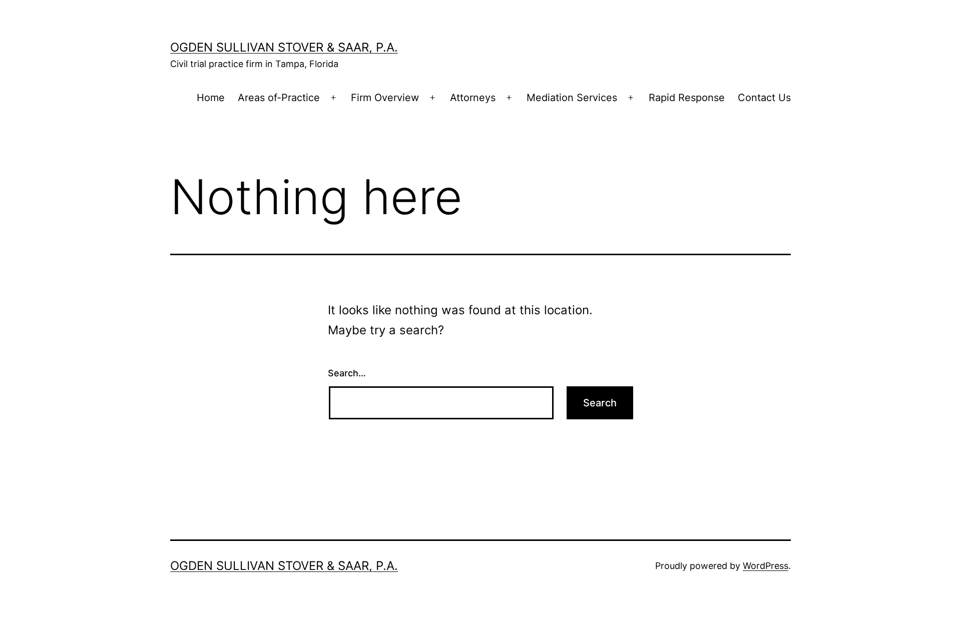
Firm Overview (385, 98)
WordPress (765, 565)
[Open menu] (333, 98)
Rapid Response (687, 98)
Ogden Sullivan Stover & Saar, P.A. (284, 47)
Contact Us (764, 98)
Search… (347, 373)
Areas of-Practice (279, 98)
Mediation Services (572, 98)
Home (211, 98)
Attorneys (473, 98)
